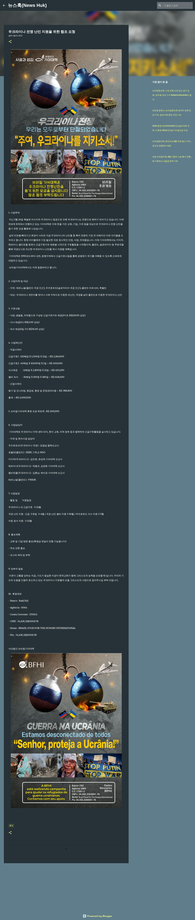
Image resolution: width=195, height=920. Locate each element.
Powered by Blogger (99, 916)
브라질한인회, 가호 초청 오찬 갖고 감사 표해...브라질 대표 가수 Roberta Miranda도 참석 (171, 95)
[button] (10, 42)
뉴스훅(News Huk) (27, 5)
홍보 (11, 825)
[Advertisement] (66, 887)
